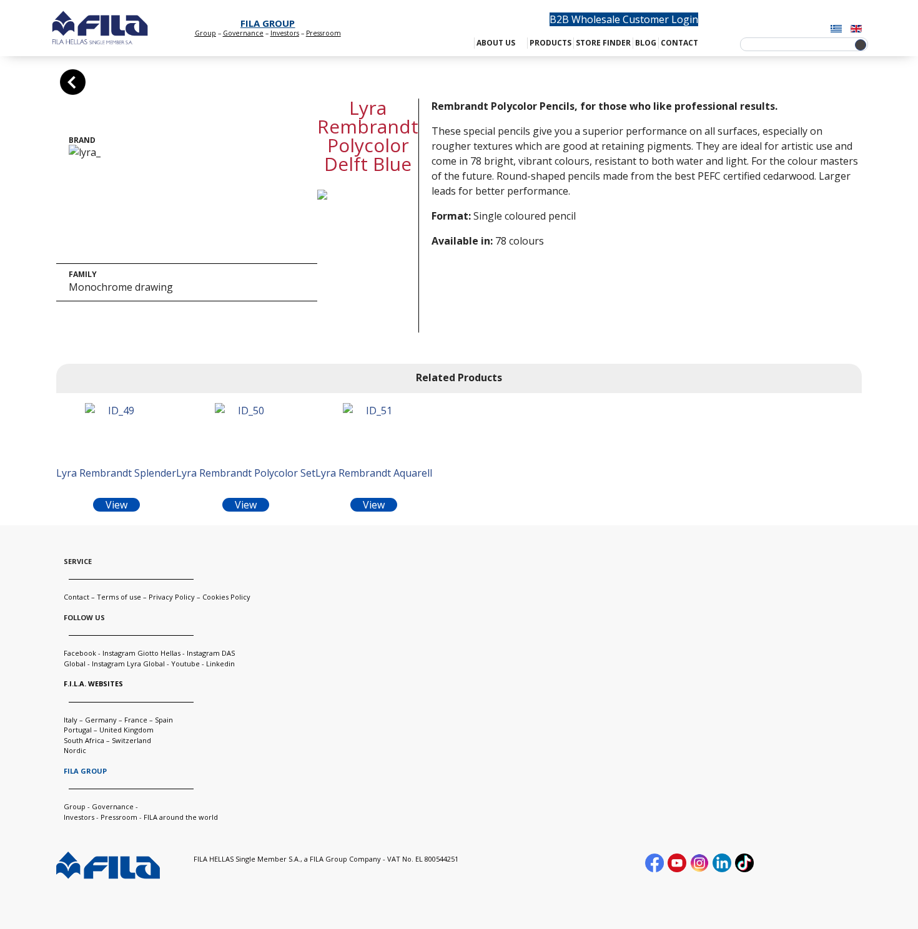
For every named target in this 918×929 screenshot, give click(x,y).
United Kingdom (126, 729)
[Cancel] (72, 82)
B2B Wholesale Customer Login (624, 19)
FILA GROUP (267, 23)
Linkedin (220, 663)
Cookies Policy (226, 596)
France (135, 719)
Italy (70, 719)
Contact (76, 596)
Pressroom (119, 817)
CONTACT (679, 42)
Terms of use (119, 596)
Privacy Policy (172, 596)
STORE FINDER (603, 42)
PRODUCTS (550, 42)
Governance (243, 33)
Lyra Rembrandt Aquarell (373, 473)
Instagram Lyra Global (128, 663)
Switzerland (131, 740)
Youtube (185, 663)
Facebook (80, 653)
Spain (164, 719)
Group (205, 33)
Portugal (78, 729)
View (116, 505)
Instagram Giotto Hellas (142, 653)
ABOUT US (495, 42)
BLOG (645, 42)
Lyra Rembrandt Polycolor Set (245, 473)
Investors (284, 33)
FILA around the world (181, 817)
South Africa (84, 740)
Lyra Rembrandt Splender (116, 473)
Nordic (75, 750)
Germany (101, 719)
